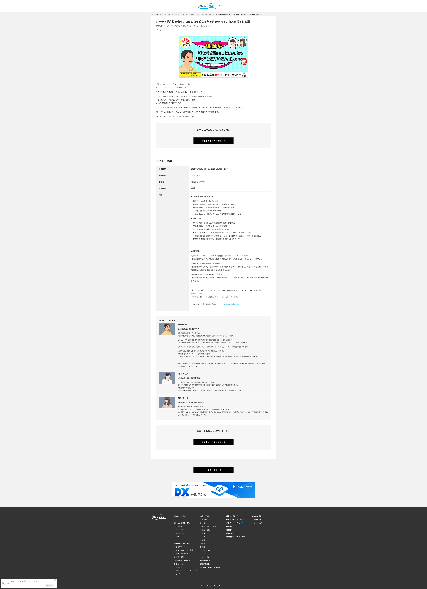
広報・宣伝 (206, 530)
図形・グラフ (180, 530)
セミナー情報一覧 (213, 469)
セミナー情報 (204, 557)
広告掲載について (232, 533)
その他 (159, 30)
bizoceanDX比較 (180, 516)
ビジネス (179, 526)
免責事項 (229, 526)
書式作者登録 (204, 564)
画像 (177, 536)
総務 (203, 533)
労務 (203, 540)
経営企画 (179, 567)
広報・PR (179, 564)
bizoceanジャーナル (181, 543)
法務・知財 (180, 557)
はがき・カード (181, 533)
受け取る (49, 586)
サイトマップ (257, 523)
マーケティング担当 (209, 526)
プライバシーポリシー (234, 523)
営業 (203, 523)
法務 (203, 537)
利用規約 (229, 530)
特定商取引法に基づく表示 (235, 537)
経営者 (204, 519)
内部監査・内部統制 (183, 560)
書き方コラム (180, 547)
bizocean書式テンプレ (182, 523)
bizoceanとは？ (206, 560)
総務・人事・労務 (182, 553)
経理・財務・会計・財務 (184, 550)
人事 (203, 543)
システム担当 (206, 550)
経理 (203, 547)
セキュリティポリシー (234, 519)
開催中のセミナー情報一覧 (213, 140)
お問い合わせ (257, 519)
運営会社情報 (231, 516)
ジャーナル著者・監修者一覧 (210, 567)
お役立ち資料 (204, 516)
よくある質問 (257, 516)
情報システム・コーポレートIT (186, 571)
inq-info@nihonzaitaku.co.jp (228, 304)
